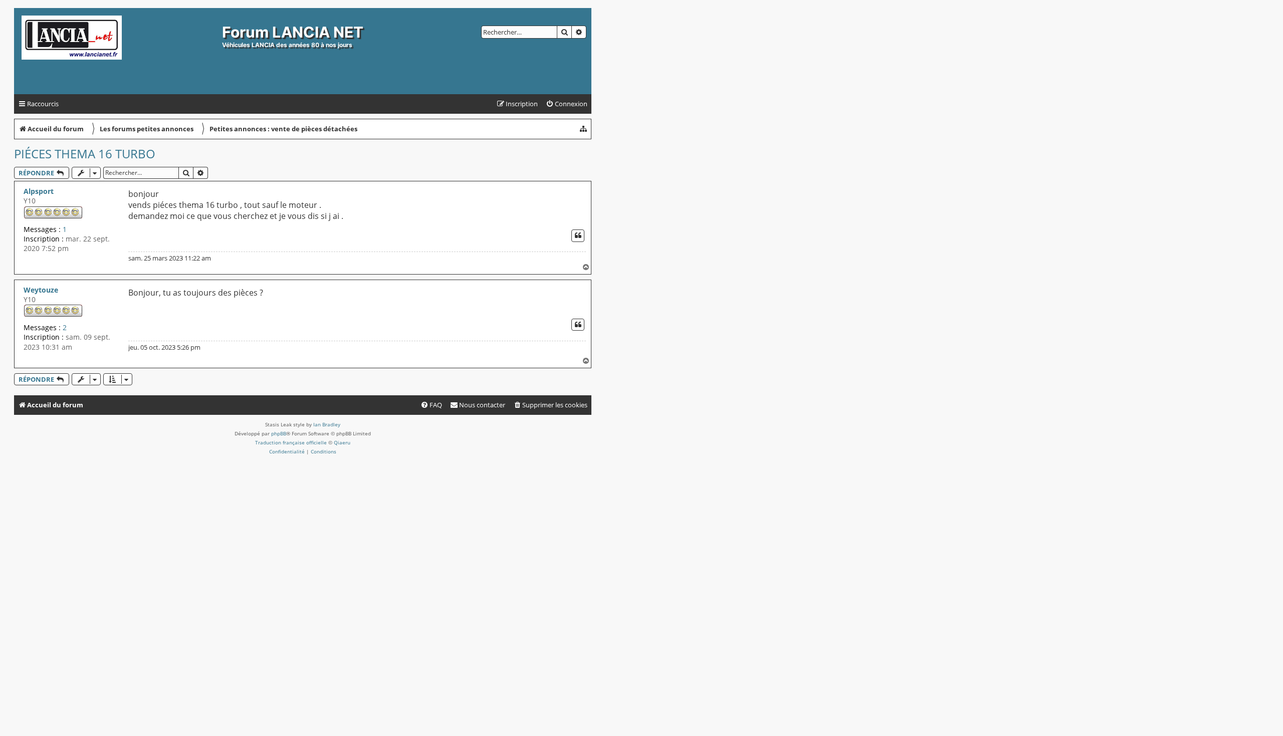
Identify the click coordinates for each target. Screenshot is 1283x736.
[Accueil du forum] (119, 51)
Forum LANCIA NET (292, 32)
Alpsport (39, 191)
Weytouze (41, 290)
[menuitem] (566, 104)
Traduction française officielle (291, 442)
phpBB (278, 433)
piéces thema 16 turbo (84, 153)
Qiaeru (342, 442)
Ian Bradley (326, 424)
